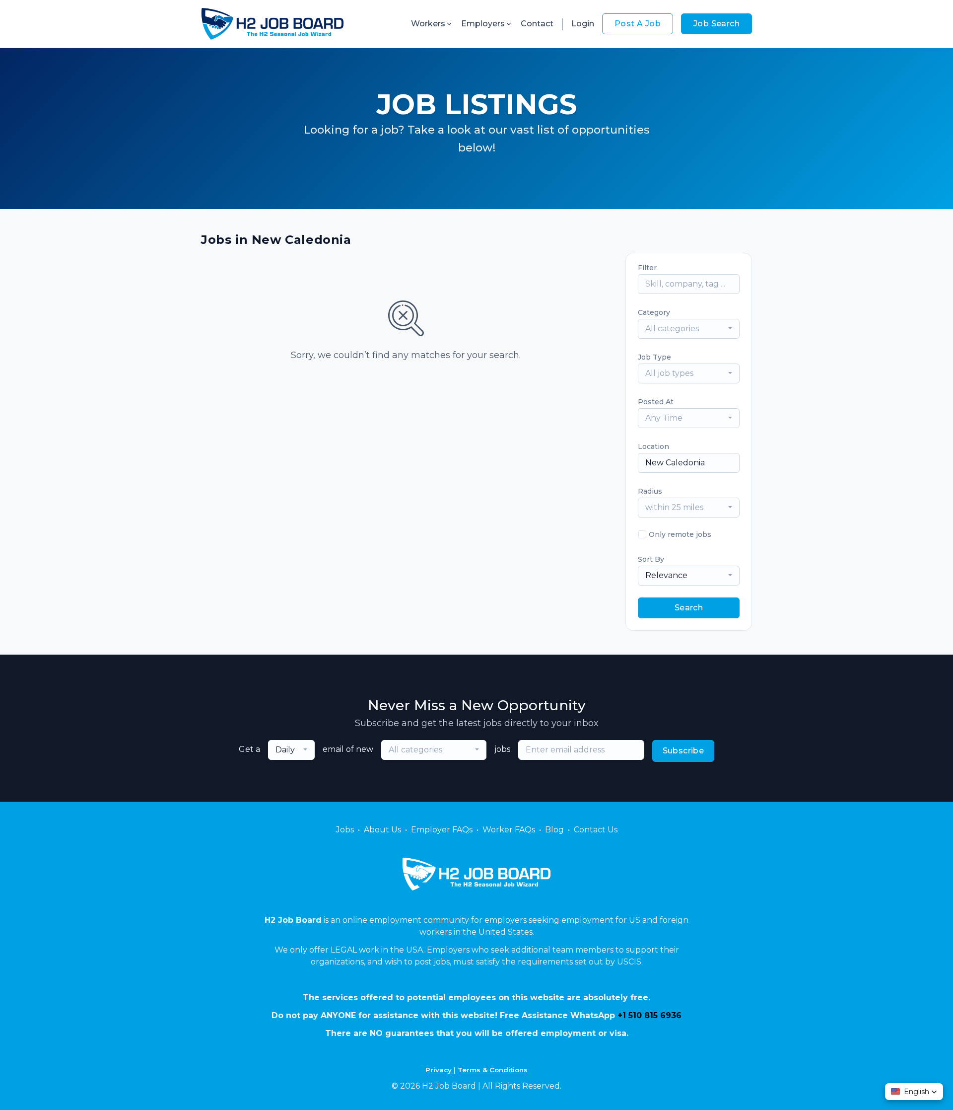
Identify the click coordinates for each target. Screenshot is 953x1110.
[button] (914, 1091)
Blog (554, 829)
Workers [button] (428, 23)
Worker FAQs (508, 829)
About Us (382, 829)
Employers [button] (483, 23)
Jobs (345, 829)
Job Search (716, 23)
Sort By (651, 559)
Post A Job (637, 23)
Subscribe (683, 750)
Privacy (438, 1070)
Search (689, 607)
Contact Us (595, 829)
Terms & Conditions (493, 1070)
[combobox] (689, 329)
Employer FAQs (442, 829)
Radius (650, 491)
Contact (537, 23)
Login (582, 23)
